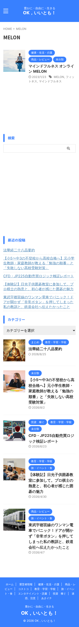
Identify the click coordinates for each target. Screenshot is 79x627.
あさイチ (46, 598)
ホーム (10, 584)
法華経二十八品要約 (19, 250)
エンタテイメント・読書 (32, 593)
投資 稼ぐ (59, 593)
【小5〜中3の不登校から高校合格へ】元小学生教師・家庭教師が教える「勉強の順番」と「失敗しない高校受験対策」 (38, 263)
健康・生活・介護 (48, 584)
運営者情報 (25, 584)
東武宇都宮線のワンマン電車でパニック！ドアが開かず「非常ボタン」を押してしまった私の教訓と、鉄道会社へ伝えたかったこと (38, 302)
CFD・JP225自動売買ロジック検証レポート (38, 276)
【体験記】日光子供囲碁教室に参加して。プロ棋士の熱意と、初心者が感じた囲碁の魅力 (38, 286)
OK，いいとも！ (39, 12)
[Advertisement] (39, 194)
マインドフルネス (50, 81)
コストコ (23, 589)
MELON (59, 77)
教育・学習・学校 (45, 589)
